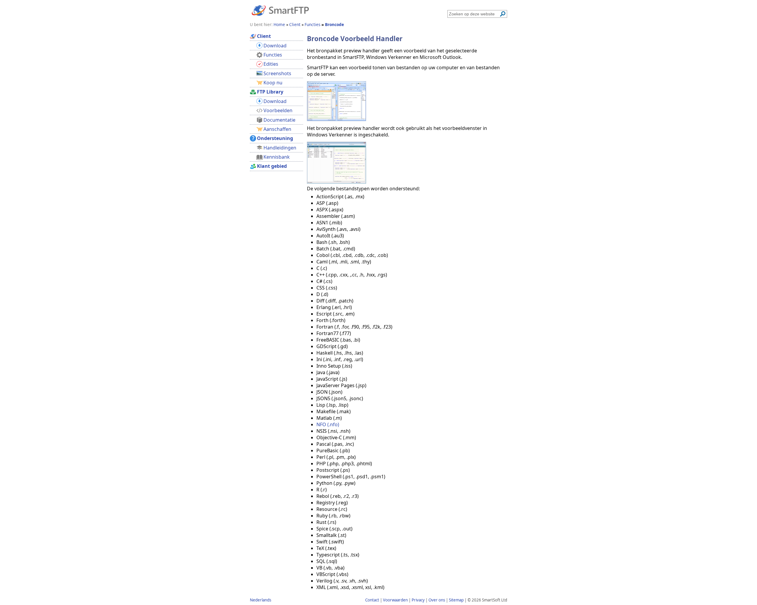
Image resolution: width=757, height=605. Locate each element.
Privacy (418, 600)
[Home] (280, 10)
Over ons (436, 600)
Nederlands (260, 600)
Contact (372, 600)
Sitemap (456, 600)
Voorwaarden (395, 600)
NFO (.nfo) (327, 424)
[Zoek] (502, 14)
